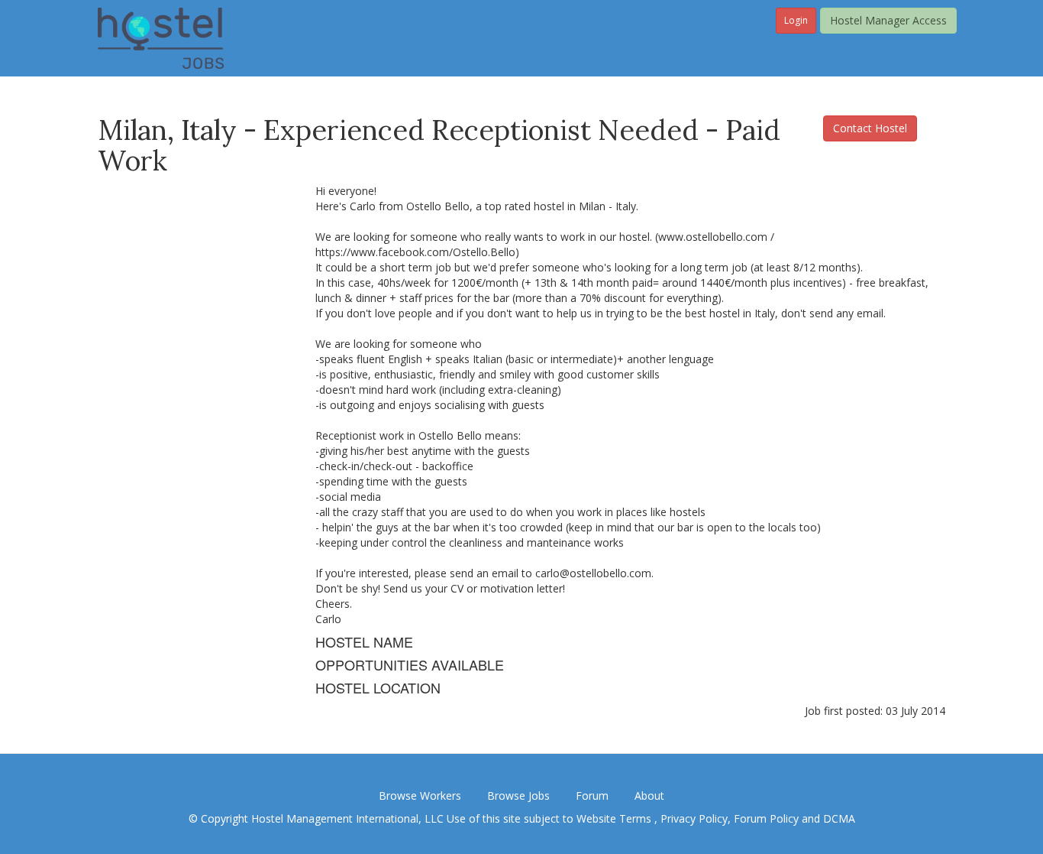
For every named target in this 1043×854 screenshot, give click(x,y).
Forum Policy (766, 818)
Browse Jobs (518, 795)
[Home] (161, 37)
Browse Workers (420, 795)
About (649, 795)
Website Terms (615, 818)
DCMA (839, 818)
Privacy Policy (694, 818)
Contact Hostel (870, 128)
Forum (592, 795)
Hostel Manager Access (888, 20)
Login (796, 20)
